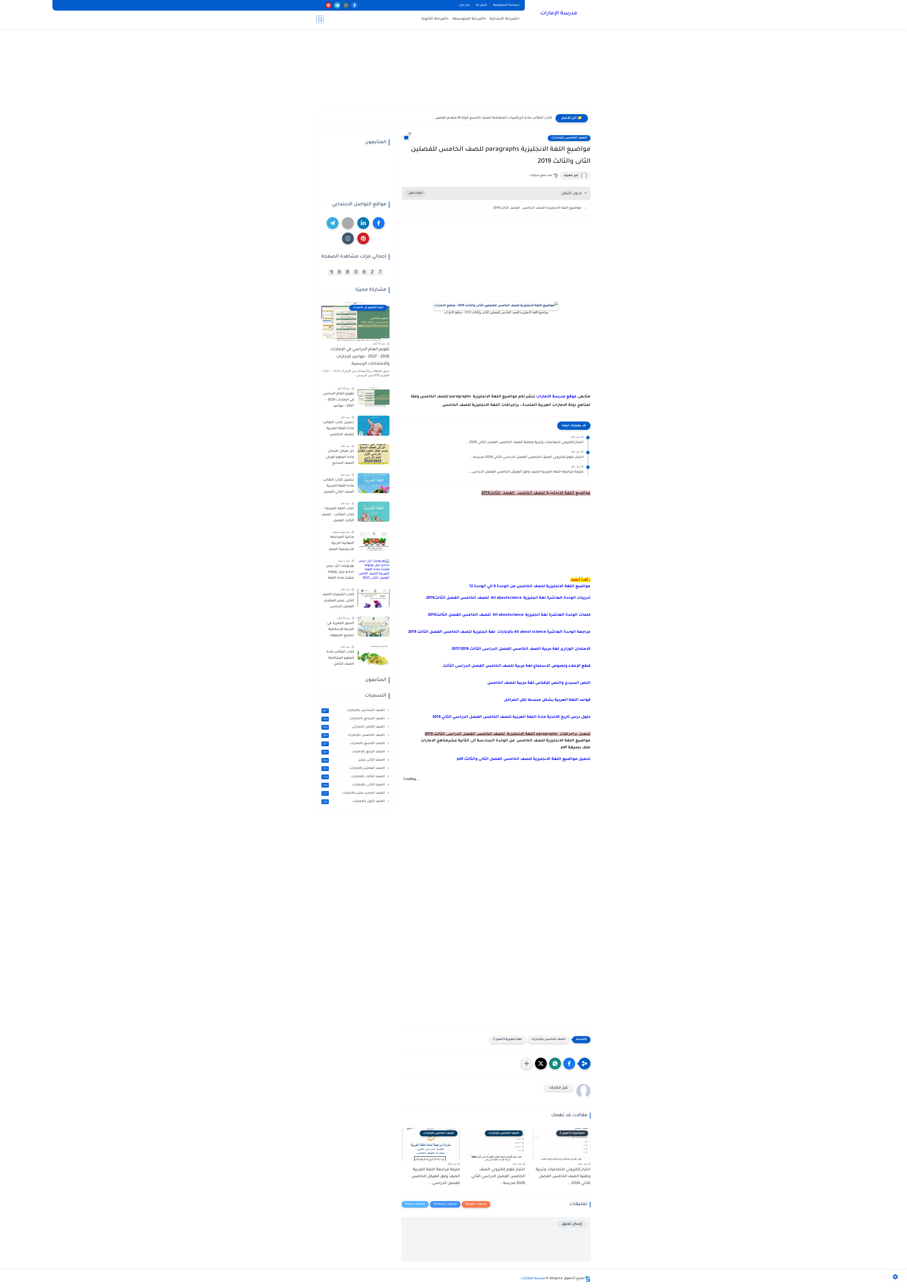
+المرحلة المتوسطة (469, 19)
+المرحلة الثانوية (435, 19)
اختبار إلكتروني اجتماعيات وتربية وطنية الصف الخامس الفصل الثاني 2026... (524, 442)
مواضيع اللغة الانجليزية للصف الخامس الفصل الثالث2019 (537, 208)
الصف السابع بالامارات (354, 719)
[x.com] (320, 5)
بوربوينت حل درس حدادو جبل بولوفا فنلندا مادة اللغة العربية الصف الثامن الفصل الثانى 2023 (338, 573)
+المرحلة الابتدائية (505, 19)
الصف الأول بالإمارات (354, 801)
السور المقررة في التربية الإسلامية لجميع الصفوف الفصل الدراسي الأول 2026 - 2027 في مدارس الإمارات (337, 630)
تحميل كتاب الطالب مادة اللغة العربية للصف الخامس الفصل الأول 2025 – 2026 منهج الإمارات (338, 429)
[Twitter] (348, 223)
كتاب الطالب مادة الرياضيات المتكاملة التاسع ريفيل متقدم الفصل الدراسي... (491, 118)
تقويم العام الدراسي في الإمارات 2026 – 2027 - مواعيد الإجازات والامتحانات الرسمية (359, 356)
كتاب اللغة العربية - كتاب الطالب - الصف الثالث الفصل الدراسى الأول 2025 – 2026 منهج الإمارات (337, 515)
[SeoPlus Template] (587, 1278)
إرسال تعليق (572, 1224)
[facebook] (354, 5)
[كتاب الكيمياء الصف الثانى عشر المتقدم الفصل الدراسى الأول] (373, 598)
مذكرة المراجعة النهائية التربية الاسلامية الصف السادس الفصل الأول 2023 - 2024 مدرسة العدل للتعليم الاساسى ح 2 (339, 544)
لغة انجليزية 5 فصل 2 (507, 1039)
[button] (569, 1063)
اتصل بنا (481, 5)
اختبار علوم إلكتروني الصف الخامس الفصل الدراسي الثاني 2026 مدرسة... (526, 457)
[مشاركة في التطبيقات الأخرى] (527, 1063)
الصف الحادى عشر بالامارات (354, 793)
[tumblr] (346, 5)
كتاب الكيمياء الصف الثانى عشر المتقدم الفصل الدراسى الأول (338, 601)
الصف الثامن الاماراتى (354, 727)
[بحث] (320, 19)
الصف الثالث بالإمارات (354, 777)
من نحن (464, 5)
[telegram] (337, 5)
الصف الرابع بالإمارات (354, 752)
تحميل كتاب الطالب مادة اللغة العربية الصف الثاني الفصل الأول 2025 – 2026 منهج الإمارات (338, 487)
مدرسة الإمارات (558, 14)
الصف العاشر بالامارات (354, 768)
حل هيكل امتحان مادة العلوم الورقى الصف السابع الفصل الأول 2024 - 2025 (338, 458)
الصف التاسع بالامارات (354, 743)
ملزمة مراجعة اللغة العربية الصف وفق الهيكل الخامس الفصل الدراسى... (525, 472)
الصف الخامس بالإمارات (569, 138)
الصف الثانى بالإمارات (354, 785)
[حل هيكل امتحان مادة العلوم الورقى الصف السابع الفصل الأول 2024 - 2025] (373, 454)
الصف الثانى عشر (354, 760)
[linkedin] (363, 223)
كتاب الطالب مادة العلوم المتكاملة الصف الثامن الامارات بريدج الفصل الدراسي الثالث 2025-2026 (340, 659)
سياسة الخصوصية (506, 5)
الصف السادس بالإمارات (354, 710)
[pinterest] (328, 5)
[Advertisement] (453, 75)
